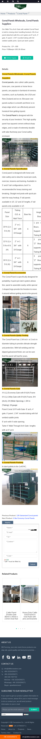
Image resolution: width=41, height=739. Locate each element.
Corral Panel (22, 14)
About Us (11, 729)
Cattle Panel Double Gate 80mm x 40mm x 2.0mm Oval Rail (11, 616)
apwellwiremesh (15, 685)
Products (11, 14)
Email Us (28, 58)
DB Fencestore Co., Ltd (18, 722)
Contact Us (17, 733)
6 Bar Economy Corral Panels (24, 518)
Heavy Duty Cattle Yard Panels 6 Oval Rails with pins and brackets (29, 616)
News (29, 729)
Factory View (5, 733)
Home (3, 14)
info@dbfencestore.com (12, 669)
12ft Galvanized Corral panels (27, 515)
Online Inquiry (11, 58)
